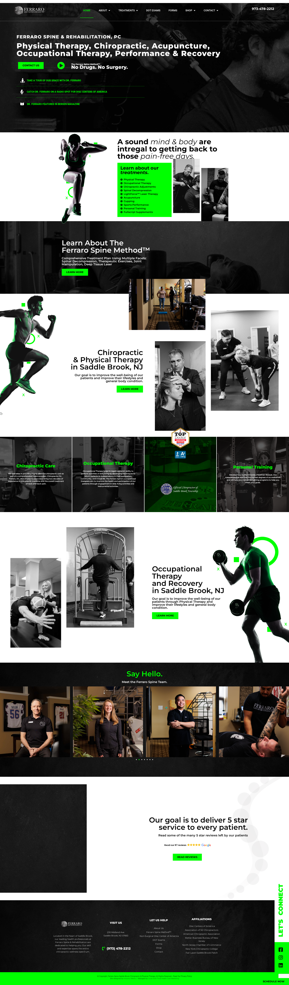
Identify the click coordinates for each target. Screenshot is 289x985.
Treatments (126, 10)
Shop (188, 10)
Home (86, 10)
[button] (136, 759)
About (103, 10)
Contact (209, 10)
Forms (173, 10)
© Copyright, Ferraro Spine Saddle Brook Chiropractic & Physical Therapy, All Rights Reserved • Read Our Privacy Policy (144, 976)
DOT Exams (153, 10)
